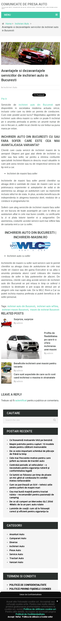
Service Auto (16, 554)
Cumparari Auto (17, 538)
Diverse (13, 542)
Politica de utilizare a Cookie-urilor (37, 617)
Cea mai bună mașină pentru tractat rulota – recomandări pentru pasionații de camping (31, 494)
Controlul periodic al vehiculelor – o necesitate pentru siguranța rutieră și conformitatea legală (29, 467)
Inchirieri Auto (22, 23)
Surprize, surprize (23, 319)
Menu (7, 14)
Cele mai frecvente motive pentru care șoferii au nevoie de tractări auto (30, 459)
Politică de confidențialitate (27, 584)
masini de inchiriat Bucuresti (44, 309)
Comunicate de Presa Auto (24, 4)
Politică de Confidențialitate (30, 614)
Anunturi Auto (16, 534)
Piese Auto (15, 550)
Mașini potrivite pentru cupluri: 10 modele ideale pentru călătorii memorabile (31, 445)
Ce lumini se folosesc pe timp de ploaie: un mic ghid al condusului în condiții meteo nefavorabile (30, 477)
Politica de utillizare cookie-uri (40, 609)
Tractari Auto (16, 558)
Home (8, 23)
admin (20, 323)
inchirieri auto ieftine (47, 306)
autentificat (21, 400)
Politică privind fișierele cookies (30, 588)
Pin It (4, 98)
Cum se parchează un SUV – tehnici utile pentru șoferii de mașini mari (30, 486)
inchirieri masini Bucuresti (15, 309)
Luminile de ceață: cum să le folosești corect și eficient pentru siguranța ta (29, 510)
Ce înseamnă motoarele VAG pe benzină (30, 440)
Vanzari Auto (16, 562)
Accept (11, 617)
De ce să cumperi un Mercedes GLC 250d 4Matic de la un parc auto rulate (31, 503)
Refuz (18, 617)
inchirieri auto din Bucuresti (21, 306)
